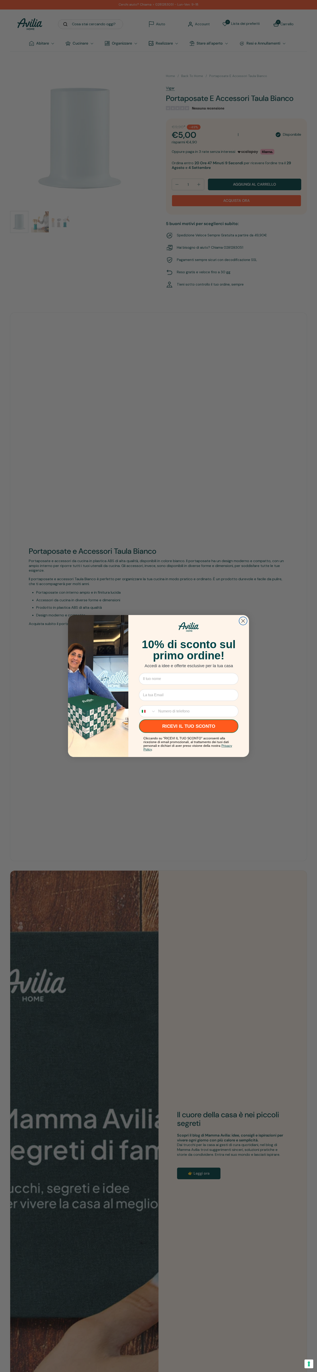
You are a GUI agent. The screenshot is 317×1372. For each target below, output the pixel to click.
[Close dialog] (243, 621)
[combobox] (147, 711)
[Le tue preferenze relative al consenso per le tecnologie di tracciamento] (308, 1363)
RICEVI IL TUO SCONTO (188, 726)
